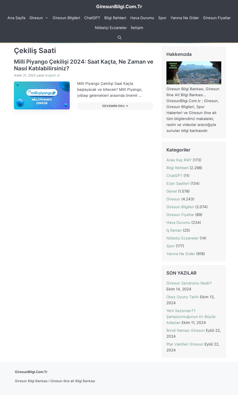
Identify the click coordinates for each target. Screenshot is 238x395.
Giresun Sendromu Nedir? (189, 283)
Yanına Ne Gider (185, 18)
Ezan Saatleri (177, 183)
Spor (162, 18)
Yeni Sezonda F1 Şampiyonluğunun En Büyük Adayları (191, 317)
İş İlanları (174, 230)
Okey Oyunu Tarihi (182, 297)
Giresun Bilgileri (66, 18)
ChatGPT (92, 18)
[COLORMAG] (193, 83)
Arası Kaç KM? (179, 160)
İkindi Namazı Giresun (185, 330)
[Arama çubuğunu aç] (119, 38)
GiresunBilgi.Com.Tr (119, 6)
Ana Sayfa (16, 18)
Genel (171, 191)
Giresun (36, 18)
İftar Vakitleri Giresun (184, 344)
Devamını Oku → (115, 106)
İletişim (137, 27)
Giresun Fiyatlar (217, 18)
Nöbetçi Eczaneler (111, 27)
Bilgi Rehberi (115, 18)
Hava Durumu (142, 18)
